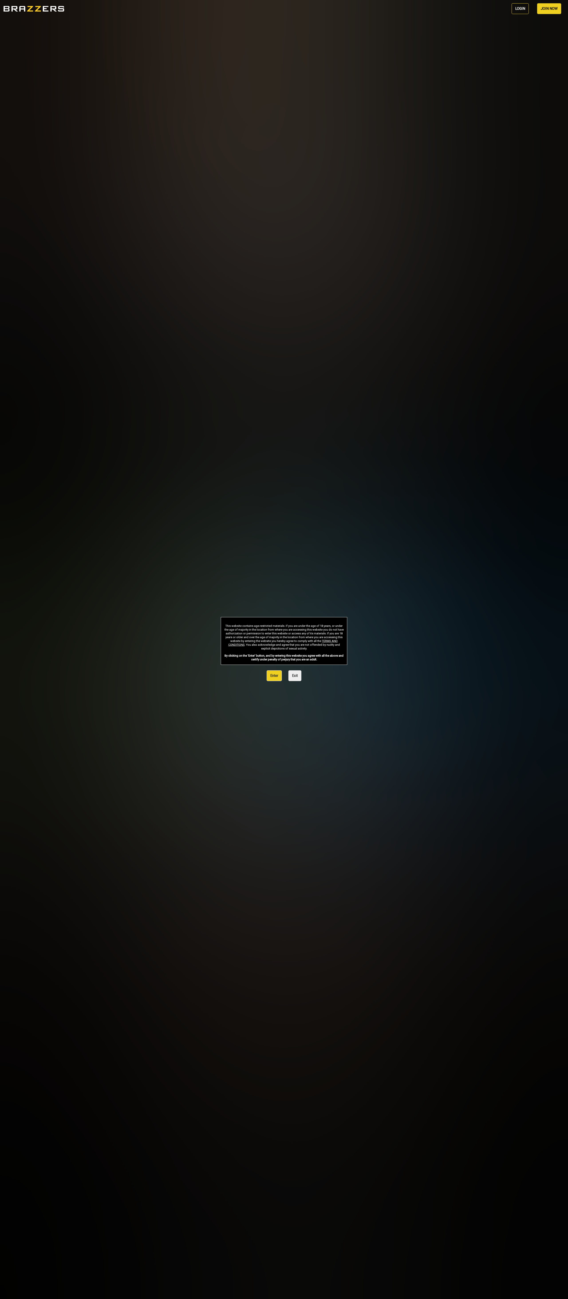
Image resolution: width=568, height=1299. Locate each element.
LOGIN (520, 8)
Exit (295, 675)
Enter (274, 675)
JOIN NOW (549, 8)
